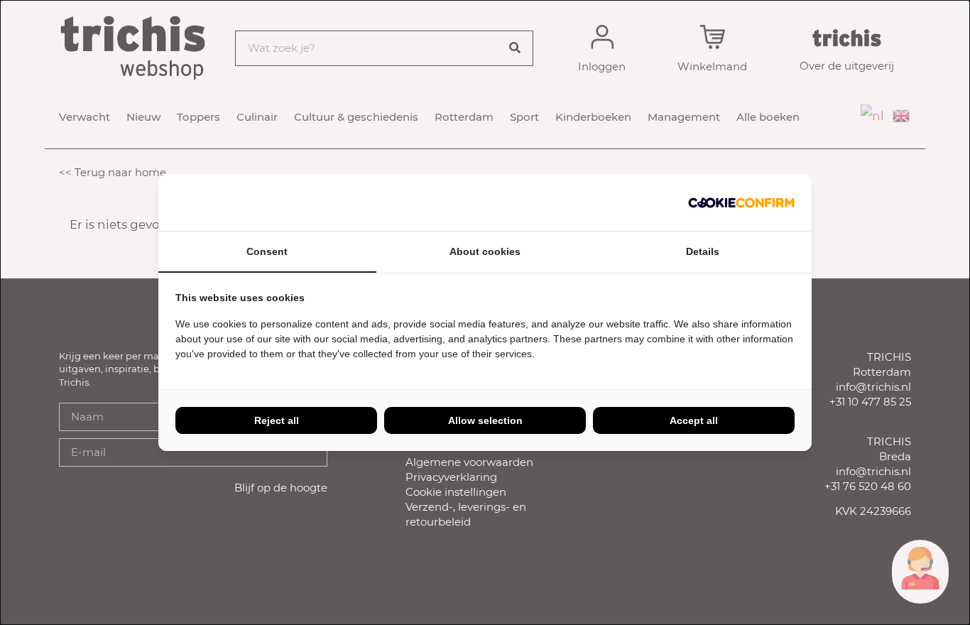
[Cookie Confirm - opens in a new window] (741, 202)
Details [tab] (702, 251)
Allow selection (485, 420)
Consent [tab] (267, 251)
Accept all (694, 420)
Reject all (276, 420)
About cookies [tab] (485, 251)
